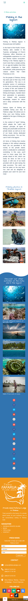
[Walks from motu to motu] (14, 385)
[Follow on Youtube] (18, 591)
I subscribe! (20, 555)
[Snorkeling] (14, 367)
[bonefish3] (14, 263)
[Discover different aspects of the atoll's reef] (14, 312)
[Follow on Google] (23, 591)
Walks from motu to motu (11, 394)
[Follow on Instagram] (9, 591)
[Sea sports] (14, 331)
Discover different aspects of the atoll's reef (13, 321)
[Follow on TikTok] (16, 595)
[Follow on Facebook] (4, 591)
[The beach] (14, 349)
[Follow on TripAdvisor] (14, 591)
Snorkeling (6, 376)
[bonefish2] (14, 244)
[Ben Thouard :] (14, 208)
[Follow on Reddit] (12, 595)
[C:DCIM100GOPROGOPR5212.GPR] (14, 226)
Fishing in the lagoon (9, 303)
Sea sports (6, 340)
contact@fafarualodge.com (13, 565)
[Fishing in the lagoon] (14, 294)
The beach (6, 358)
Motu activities (11, 12)
